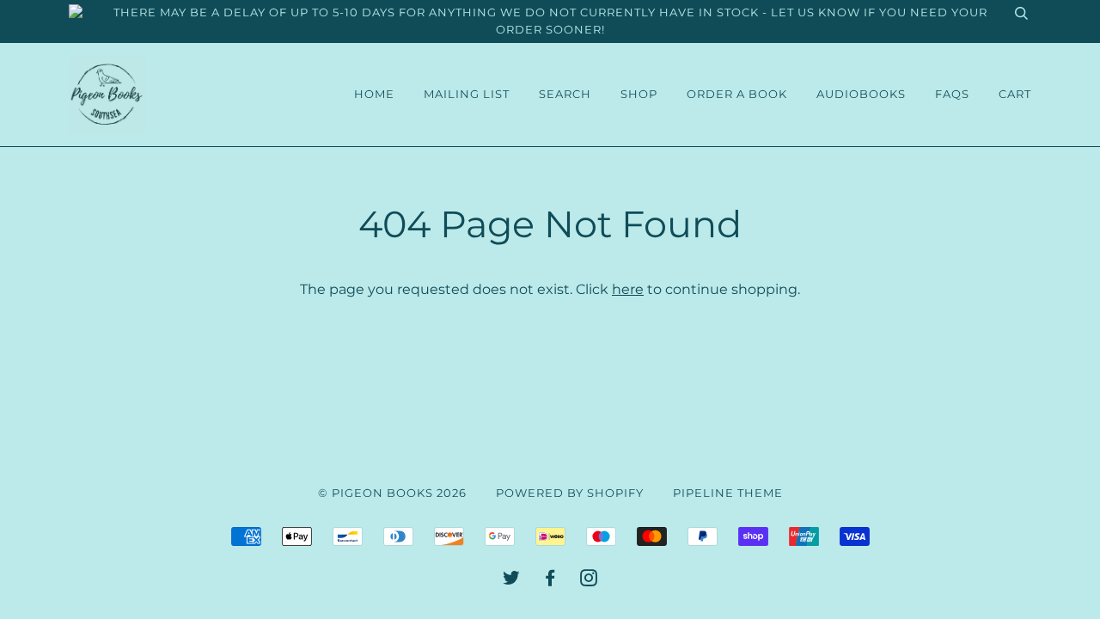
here (628, 288)
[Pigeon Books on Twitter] (512, 580)
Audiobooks (861, 94)
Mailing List (467, 94)
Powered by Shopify (570, 493)
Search (565, 94)
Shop (638, 94)
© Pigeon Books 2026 (392, 493)
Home (374, 94)
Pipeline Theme (728, 493)
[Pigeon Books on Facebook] (550, 580)
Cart (1015, 94)
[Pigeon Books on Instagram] (589, 580)
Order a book (737, 94)
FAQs (952, 94)
